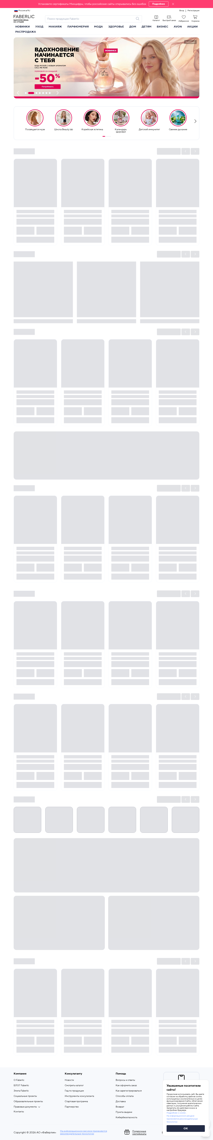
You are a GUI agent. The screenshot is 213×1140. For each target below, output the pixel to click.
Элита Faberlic (21, 1090)
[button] (106, 4)
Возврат (120, 1106)
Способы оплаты (125, 1096)
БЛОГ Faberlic (21, 1085)
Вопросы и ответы (125, 1080)
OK (186, 1128)
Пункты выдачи (124, 1112)
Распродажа (25, 32)
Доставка (121, 1101)
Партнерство (72, 1106)
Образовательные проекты (28, 1101)
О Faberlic (19, 1080)
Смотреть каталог (74, 1085)
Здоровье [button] (116, 26)
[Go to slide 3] (107, 136)
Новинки (22, 26)
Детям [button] (146, 26)
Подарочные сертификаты (139, 1132)
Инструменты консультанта (79, 1096)
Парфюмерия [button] (78, 26)
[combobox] (90, 19)
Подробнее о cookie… (177, 1113)
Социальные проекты (25, 1096)
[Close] (173, 4)
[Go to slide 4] (108, 136)
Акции (192, 26)
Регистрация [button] (193, 11)
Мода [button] (98, 26)
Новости (69, 1080)
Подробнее (158, 4)
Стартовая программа (76, 1101)
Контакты (19, 1111)
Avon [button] (178, 26)
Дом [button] (132, 26)
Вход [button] (181, 11)
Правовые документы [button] (25, 1106)
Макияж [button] (55, 26)
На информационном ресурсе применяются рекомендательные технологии (83, 1132)
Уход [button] (39, 26)
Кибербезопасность (126, 1117)
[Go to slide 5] (86, 399)
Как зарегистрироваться (129, 1090)
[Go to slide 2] (82, 399)
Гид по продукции (74, 1090)
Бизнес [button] (162, 26)
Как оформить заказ (126, 1085)
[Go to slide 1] (104, 136)
